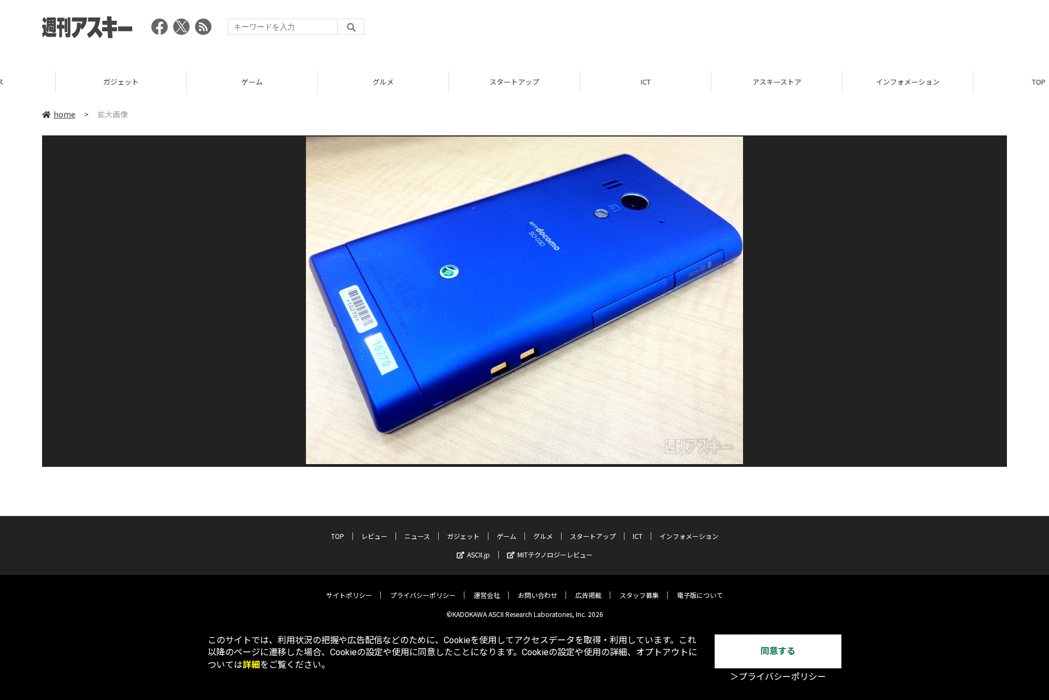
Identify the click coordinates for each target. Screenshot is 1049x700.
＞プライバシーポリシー (778, 677)
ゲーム (196, 81)
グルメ (327, 81)
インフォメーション (852, 81)
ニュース (417, 536)
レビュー (374, 536)
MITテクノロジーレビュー (555, 554)
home (64, 114)
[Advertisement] (808, 30)
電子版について (700, 595)
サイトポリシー (349, 595)
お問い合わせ (537, 595)
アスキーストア (721, 81)
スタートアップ (459, 81)
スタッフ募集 (639, 595)
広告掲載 (588, 595)
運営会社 (487, 595)
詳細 (251, 665)
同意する (778, 651)
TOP (983, 81)
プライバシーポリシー (423, 595)
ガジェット (65, 81)
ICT (590, 81)
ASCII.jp (478, 554)
